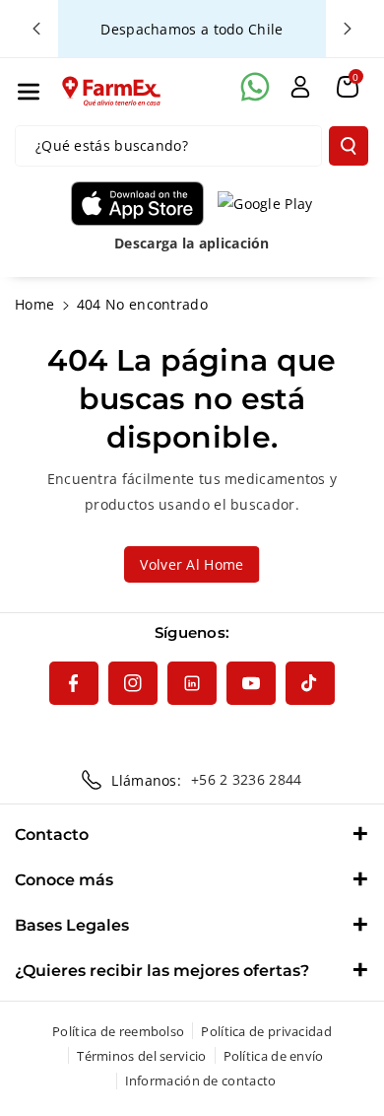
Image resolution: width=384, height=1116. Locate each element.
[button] (28, 91)
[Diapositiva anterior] (36, 28)
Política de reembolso (118, 1031)
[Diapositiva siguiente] (347, 28)
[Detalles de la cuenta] (300, 86)
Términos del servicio (141, 1056)
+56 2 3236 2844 (246, 779)
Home (34, 304)
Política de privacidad (266, 1031)
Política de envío (274, 1056)
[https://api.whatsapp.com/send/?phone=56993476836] (255, 86)
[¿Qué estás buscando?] (348, 146)
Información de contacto (201, 1080)
